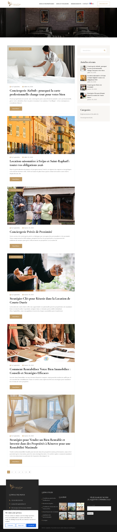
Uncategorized (16, 190)
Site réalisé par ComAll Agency (68, 527)
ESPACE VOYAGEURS (62, 4)
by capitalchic (15, 86)
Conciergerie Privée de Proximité (31, 232)
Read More (15, 108)
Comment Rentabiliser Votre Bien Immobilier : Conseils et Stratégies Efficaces (40, 371)
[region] (20, 519)
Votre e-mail (91, 505)
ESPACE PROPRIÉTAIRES (46, 4)
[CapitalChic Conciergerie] (14, 3)
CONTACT (86, 4)
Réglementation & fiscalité (20, 49)
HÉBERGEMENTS (76, 4)
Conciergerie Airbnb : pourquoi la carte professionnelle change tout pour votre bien (37, 92)
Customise (10, 525)
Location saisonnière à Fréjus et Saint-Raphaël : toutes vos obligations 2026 (40, 163)
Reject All (20, 525)
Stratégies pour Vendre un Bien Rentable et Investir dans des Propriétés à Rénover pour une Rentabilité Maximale (40, 443)
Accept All (31, 525)
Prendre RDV (103, 4)
